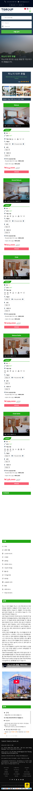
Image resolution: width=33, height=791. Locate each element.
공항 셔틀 (7, 550)
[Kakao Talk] (27, 785)
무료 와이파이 (8, 593)
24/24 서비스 (8, 564)
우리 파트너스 (16, 769)
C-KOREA (24, 776)
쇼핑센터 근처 (8, 582)
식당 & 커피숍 (8, 568)
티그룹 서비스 (16, 767)
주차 (5, 546)
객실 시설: (8, 139)
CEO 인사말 (6, 767)
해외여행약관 (6, 773)
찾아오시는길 (26, 771)
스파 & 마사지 (8, 553)
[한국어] (30, 9)
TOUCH (6, 776)
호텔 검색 (16, 32)
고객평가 (6, 769)
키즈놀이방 (7, 575)
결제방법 (6, 771)
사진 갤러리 (27, 767)
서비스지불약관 (16, 773)
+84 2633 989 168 (11, 1)
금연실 (6, 560)
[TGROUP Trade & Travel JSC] (16, 788)
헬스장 (6, 571)
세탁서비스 (7, 589)
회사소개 (13, 5)
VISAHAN (29, 776)
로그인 (20, 5)
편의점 (6, 578)
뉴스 (27, 769)
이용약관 (16, 771)
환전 (5, 585)
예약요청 (16, 172)
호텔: (19, 81)
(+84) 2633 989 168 (10, 755)
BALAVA (16, 776)
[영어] (27, 9)
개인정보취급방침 (26, 773)
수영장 (6, 557)
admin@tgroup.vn (24, 1)
